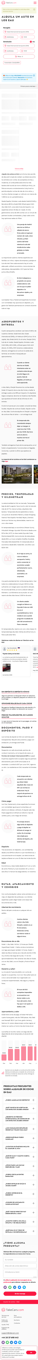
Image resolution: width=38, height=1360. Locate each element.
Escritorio (17, 1320)
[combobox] (20, 32)
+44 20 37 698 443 (10, 1337)
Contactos (17, 1323)
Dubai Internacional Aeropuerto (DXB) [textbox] (18, 32)
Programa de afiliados (5, 1328)
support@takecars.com (10, 1333)
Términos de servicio (5, 1316)
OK (31, 1352)
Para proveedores (18, 1316)
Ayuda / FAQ (5, 1324)
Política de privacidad (5, 1320)
